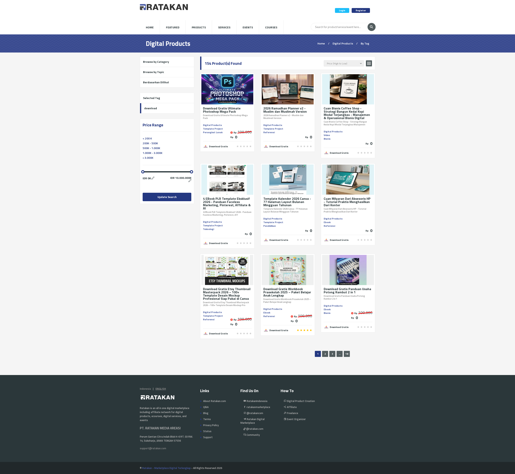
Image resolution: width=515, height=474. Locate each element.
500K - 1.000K (151, 148)
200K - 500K (150, 143)
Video (327, 135)
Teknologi (208, 229)
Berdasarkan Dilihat (156, 82)
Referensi (269, 132)
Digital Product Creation (300, 401)
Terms (207, 419)
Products (199, 27)
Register (361, 10)
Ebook (327, 222)
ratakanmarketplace (258, 407)
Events (248, 27)
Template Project (213, 129)
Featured (172, 27)
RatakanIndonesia (256, 401)
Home (150, 27)
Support (208, 437)
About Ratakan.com (214, 401)
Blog (205, 413)
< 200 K (147, 138)
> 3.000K (148, 158)
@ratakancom (254, 413)
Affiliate (291, 407)
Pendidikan (269, 226)
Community (253, 435)
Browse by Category (156, 62)
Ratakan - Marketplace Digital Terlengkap (166, 468)
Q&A (206, 407)
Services (224, 27)
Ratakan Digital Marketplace (252, 421)
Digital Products (212, 125)
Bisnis (327, 139)
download (150, 108)
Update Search (167, 197)
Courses (271, 27)
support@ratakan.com (153, 448)
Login (342, 10)
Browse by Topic (153, 72)
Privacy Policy (211, 425)
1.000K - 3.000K (152, 153)
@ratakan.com (254, 429)
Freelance (292, 413)
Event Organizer (296, 419)
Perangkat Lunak (212, 132)
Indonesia (145, 389)
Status (207, 431)
